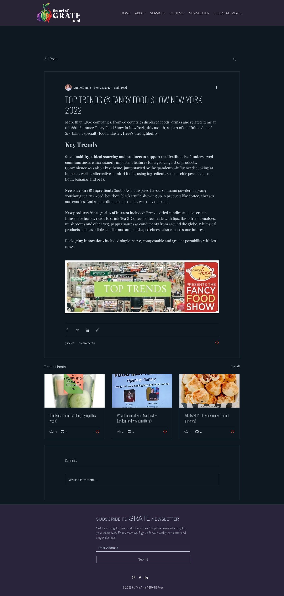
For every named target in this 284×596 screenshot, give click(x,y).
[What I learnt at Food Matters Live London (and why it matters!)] (142, 391)
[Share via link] (98, 330)
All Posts (51, 58)
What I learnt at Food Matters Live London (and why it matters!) (137, 418)
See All (235, 366)
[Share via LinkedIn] (87, 330)
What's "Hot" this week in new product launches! (206, 418)
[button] (234, 59)
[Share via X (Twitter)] (77, 330)
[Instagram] (134, 577)
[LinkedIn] (146, 577)
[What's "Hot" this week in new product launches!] (209, 391)
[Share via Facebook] (67, 330)
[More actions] (216, 87)
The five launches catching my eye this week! (72, 418)
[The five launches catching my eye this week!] (74, 391)
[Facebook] (140, 577)
